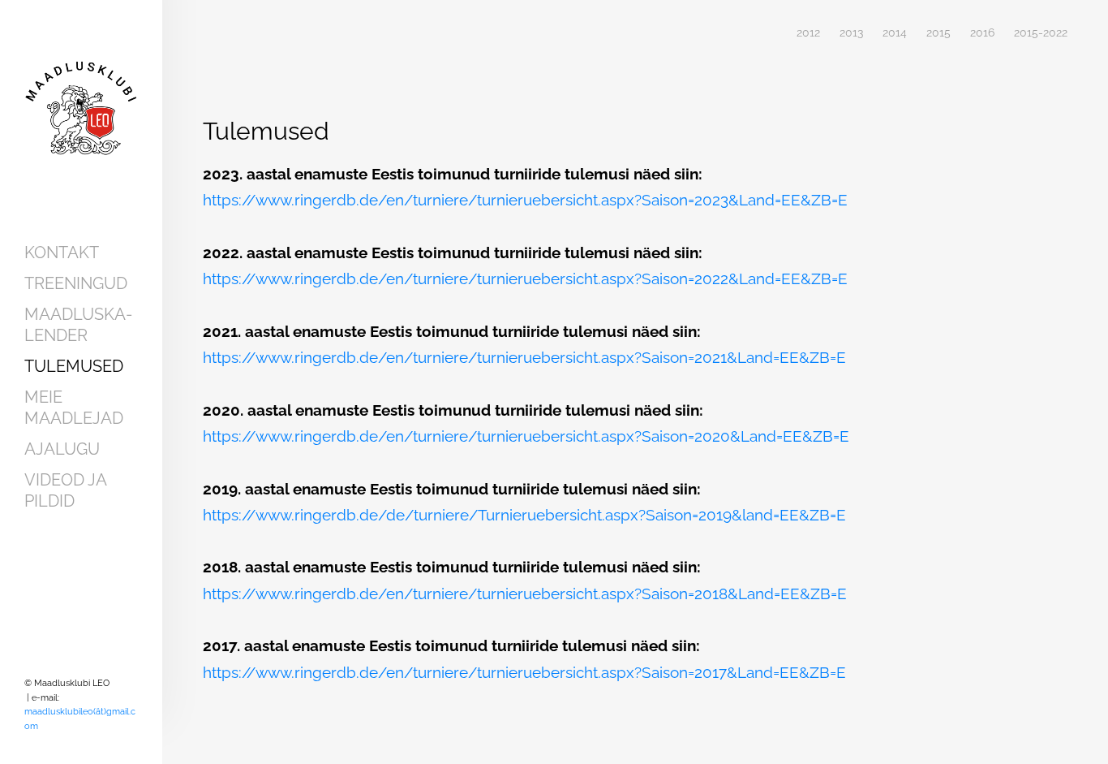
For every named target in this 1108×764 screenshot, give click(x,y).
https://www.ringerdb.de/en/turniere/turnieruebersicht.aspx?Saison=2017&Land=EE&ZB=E (524, 672)
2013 (851, 33)
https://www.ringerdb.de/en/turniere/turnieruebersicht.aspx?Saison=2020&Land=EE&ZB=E (526, 436)
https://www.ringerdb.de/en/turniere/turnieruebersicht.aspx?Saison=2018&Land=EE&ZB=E (525, 593)
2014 (895, 33)
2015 (938, 33)
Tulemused (73, 366)
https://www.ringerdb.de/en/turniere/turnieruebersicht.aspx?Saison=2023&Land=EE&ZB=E (525, 200)
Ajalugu (62, 449)
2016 (982, 33)
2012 (808, 33)
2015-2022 (1040, 33)
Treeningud (75, 283)
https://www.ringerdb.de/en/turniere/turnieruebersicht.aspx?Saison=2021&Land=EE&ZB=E (524, 357)
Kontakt (61, 252)
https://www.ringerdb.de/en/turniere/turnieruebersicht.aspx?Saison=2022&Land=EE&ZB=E (525, 278)
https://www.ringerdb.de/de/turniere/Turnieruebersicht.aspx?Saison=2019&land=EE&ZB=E (524, 515)
